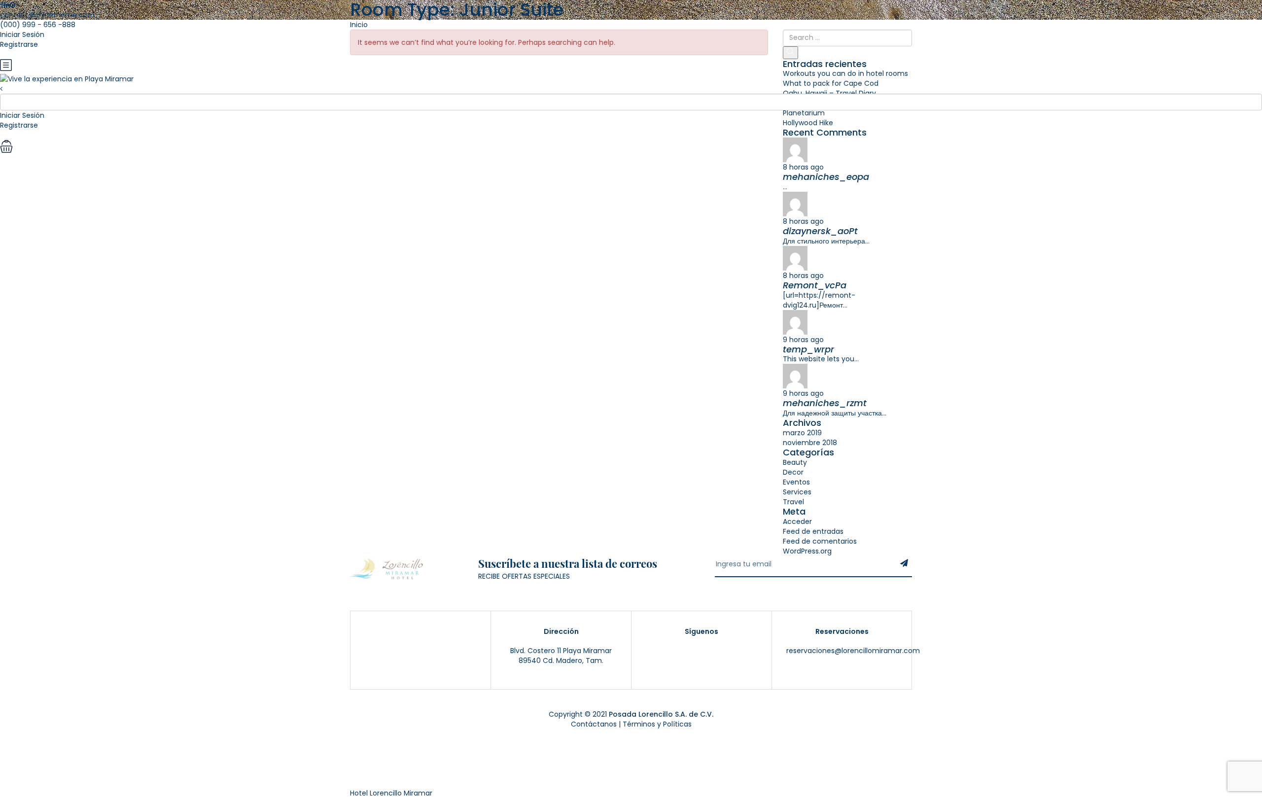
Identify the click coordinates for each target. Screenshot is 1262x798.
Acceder (797, 521)
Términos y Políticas (657, 724)
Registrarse (19, 44)
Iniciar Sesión (22, 34)
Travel (793, 502)
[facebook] (718, 652)
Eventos (796, 482)
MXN (7, 54)
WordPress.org (807, 551)
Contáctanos (594, 724)
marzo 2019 (802, 433)
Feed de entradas (813, 531)
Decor (793, 472)
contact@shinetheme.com (47, 15)
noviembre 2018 (810, 443)
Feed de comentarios (820, 541)
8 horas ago (803, 167)
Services (797, 492)
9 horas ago (803, 340)
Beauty (795, 462)
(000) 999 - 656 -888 (37, 25)
